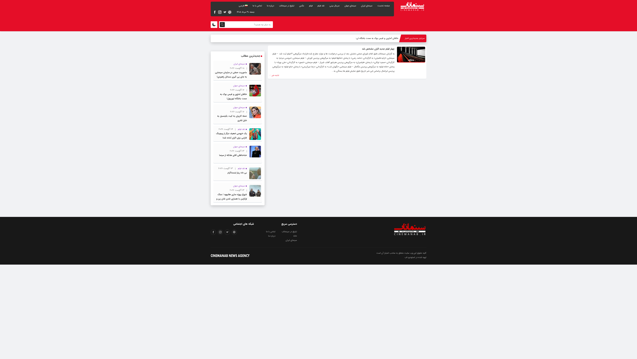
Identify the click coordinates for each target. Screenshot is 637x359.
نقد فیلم (321, 5)
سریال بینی (334, 5)
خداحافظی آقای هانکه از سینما (233, 155)
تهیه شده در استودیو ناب (415, 257)
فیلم (311, 5)
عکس (301, 5)
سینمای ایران (366, 5)
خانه (295, 236)
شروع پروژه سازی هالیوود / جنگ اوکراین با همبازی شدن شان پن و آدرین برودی (231, 199)
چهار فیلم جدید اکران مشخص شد (378, 49)
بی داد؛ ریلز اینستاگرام (237, 173)
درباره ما (270, 5)
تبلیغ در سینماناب (286, 5)
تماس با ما (257, 5)
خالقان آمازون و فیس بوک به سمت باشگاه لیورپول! (374, 38)
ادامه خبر (275, 75)
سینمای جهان (350, 5)
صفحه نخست (383, 5)
